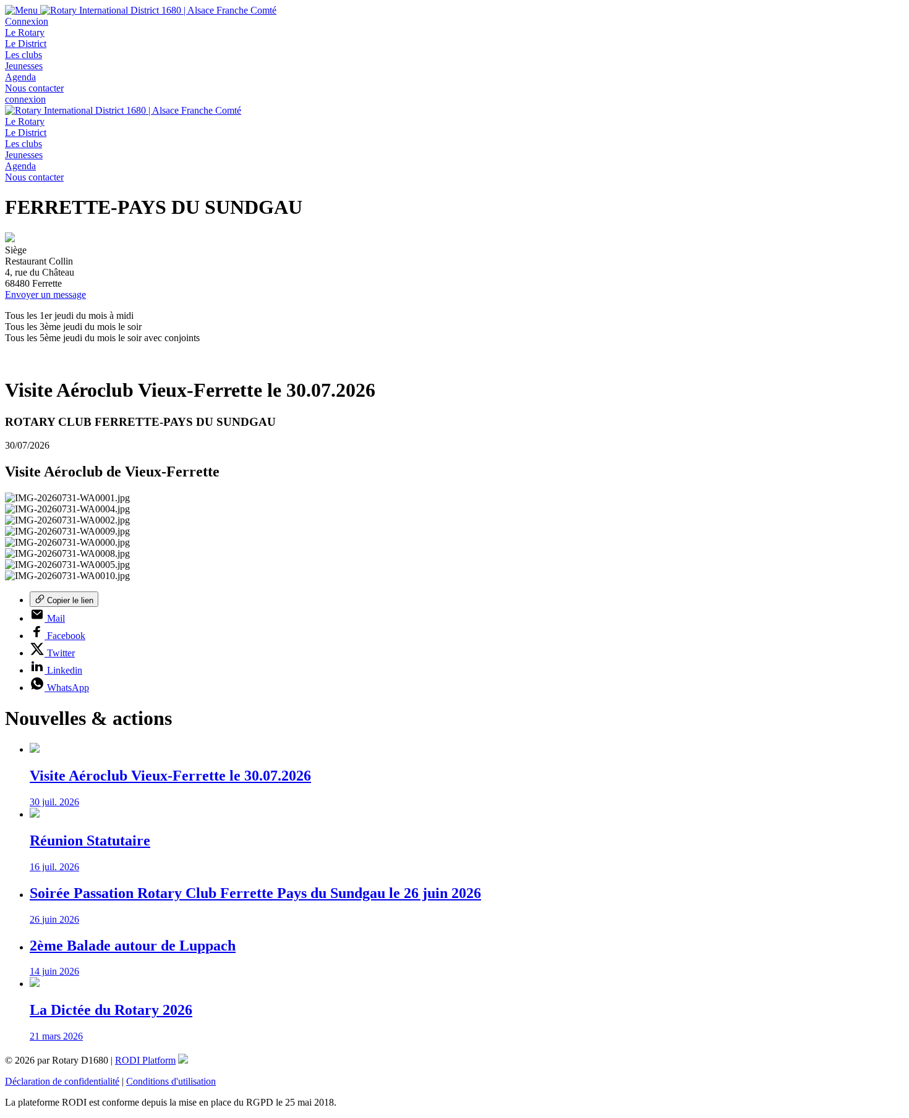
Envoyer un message (45, 294)
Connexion (26, 21)
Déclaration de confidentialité (62, 1081)
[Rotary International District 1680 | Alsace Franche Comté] (158, 10)
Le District (25, 43)
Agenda (20, 77)
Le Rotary (25, 32)
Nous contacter (34, 88)
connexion (25, 99)
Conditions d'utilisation (171, 1081)
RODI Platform (145, 1060)
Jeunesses (24, 66)
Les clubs (23, 54)
